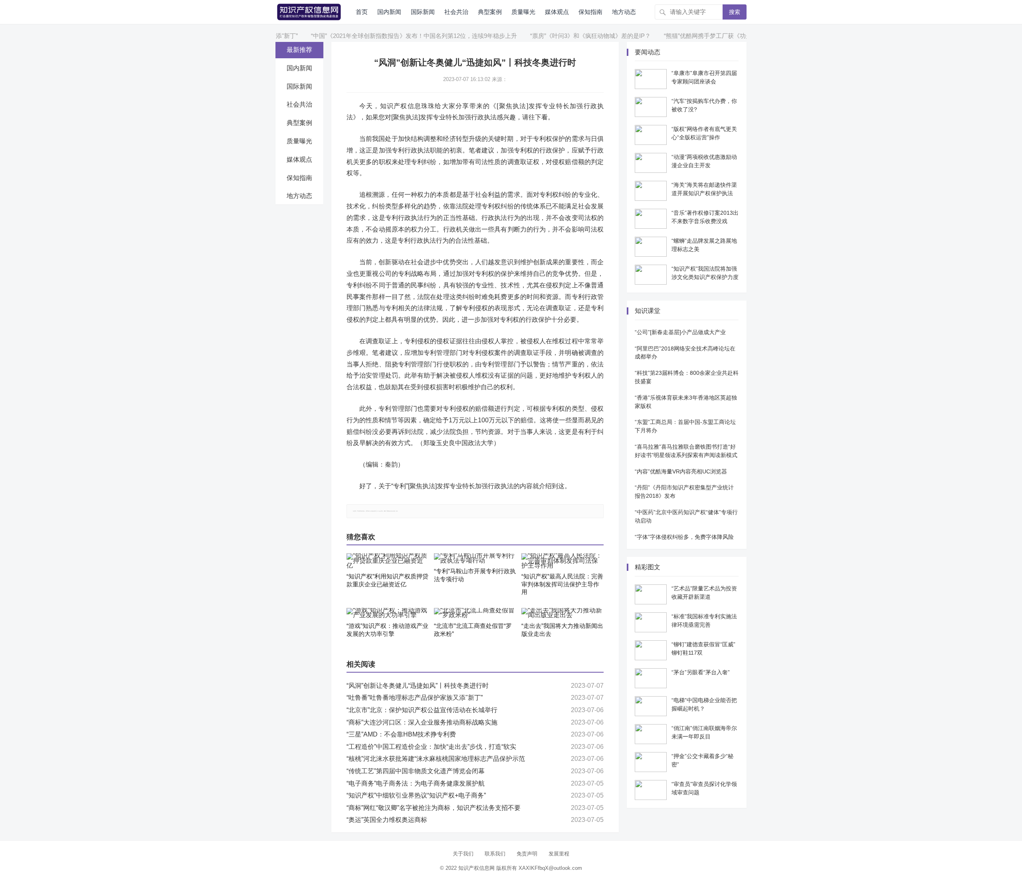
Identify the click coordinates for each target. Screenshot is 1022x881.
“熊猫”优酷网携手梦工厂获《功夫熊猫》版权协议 (707, 35)
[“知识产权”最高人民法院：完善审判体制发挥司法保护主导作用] (562, 560)
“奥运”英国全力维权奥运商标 (387, 819)
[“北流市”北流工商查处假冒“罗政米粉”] (475, 613)
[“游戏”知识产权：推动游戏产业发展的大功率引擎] (388, 613)
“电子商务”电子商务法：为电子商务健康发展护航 (416, 783)
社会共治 (456, 11)
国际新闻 (423, 11)
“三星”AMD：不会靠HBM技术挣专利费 (401, 734)
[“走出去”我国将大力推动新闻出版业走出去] (562, 613)
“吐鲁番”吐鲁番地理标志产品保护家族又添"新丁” (415, 697)
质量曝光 (523, 11)
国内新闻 (389, 11)
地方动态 (624, 11)
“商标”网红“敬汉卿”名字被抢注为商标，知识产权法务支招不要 (434, 807)
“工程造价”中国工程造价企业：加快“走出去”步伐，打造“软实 (431, 746)
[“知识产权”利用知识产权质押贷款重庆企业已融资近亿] (388, 560)
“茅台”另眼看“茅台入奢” (700, 672)
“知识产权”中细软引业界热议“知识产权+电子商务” (416, 795)
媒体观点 (557, 11)
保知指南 (590, 11)
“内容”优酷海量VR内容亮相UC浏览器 (681, 471)
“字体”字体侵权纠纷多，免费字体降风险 (684, 537)
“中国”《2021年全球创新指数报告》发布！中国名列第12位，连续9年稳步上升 (392, 35)
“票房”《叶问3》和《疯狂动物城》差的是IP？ (569, 35)
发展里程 (559, 854)
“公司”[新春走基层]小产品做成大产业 (680, 332)
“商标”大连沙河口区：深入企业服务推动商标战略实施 (422, 722)
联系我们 (495, 854)
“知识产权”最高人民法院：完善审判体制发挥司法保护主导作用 (562, 584)
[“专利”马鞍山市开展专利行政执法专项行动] (475, 558)
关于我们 (463, 854)
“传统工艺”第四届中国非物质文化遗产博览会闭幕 (416, 771)
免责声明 (527, 854)
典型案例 (490, 11)
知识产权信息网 (476, 868)
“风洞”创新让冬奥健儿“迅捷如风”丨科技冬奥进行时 (418, 685)
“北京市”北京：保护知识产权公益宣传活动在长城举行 (422, 710)
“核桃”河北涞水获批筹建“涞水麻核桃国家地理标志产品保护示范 (436, 758)
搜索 (734, 12)
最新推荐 (299, 49)
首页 (362, 11)
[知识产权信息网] (309, 11)
